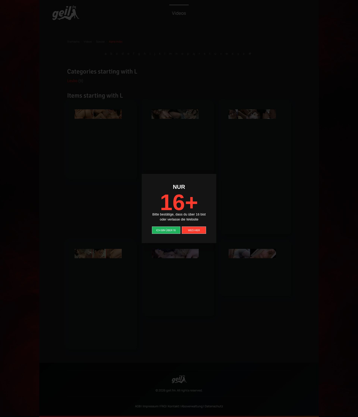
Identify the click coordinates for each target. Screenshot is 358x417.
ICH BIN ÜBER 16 (166, 230)
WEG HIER (194, 230)
